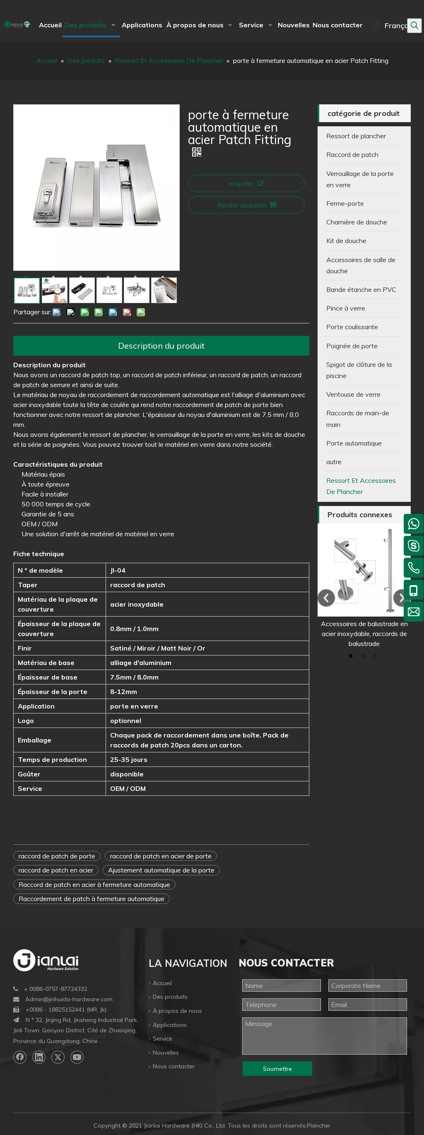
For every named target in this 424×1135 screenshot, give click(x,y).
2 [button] (364, 656)
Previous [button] (326, 598)
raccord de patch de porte (57, 856)
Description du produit (161, 345)
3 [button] (377, 656)
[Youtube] (77, 1057)
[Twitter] (58, 1057)
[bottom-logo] (45, 960)
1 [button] (352, 656)
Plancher (318, 1125)
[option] (364, 585)
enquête (241, 183)
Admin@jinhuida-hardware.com (69, 999)
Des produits (170, 996)
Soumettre (277, 1068)
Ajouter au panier (242, 205)
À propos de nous (177, 1011)
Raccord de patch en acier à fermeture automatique (94, 884)
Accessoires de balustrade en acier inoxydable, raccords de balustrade (364, 633)
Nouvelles (166, 1052)
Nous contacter (174, 1066)
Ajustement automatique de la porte (161, 870)
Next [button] (402, 598)
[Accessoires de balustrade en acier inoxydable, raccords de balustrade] (364, 570)
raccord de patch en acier (56, 870)
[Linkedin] (39, 1057)
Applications (170, 1025)
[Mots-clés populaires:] (414, 25)
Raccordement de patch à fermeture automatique (91, 898)
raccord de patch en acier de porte (161, 856)
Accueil (162, 983)
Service (162, 1038)
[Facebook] (19, 1057)
